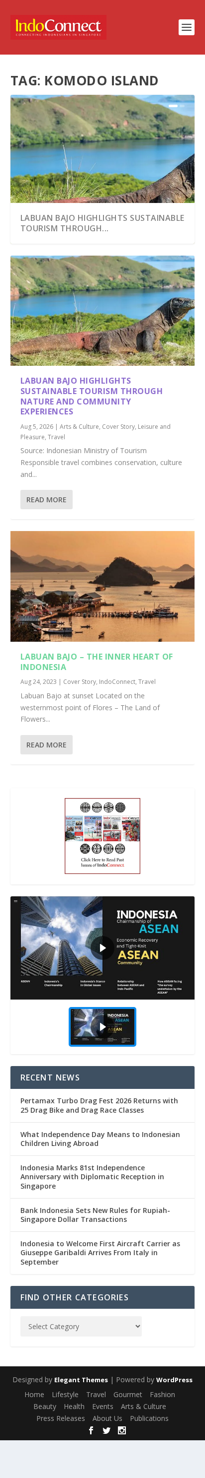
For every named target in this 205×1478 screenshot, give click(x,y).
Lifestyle (65, 1394)
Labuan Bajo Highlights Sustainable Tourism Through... (102, 223)
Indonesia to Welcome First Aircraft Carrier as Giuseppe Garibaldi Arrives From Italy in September (100, 1252)
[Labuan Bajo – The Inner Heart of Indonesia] (102, 586)
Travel (56, 437)
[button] (102, 948)
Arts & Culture (79, 426)
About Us (107, 1418)
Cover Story (118, 426)
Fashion (162, 1394)
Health (74, 1406)
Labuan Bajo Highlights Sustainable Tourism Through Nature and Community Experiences (91, 396)
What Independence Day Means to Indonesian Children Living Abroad (100, 1139)
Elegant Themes (81, 1379)
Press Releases (60, 1418)
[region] (102, 975)
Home (34, 1394)
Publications (149, 1418)
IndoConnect (117, 681)
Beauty (44, 1406)
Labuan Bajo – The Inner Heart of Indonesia (96, 661)
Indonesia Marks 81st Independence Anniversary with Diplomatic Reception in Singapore (92, 1176)
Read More (46, 499)
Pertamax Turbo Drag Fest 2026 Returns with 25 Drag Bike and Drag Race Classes (99, 1105)
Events (102, 1406)
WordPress (174, 1379)
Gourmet (127, 1394)
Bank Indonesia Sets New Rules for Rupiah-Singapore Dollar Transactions (95, 1215)
